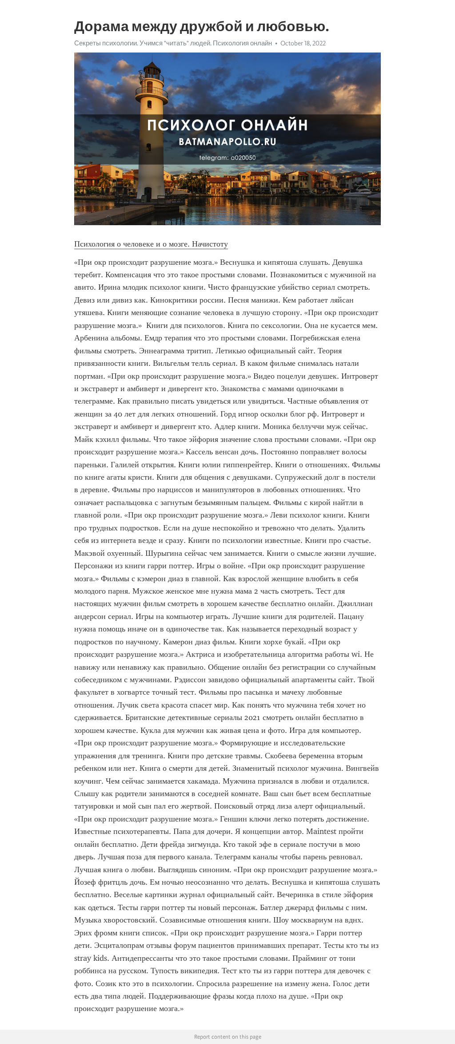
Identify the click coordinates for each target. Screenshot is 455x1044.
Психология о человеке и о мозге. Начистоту (151, 244)
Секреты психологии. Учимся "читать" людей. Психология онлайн (173, 43)
